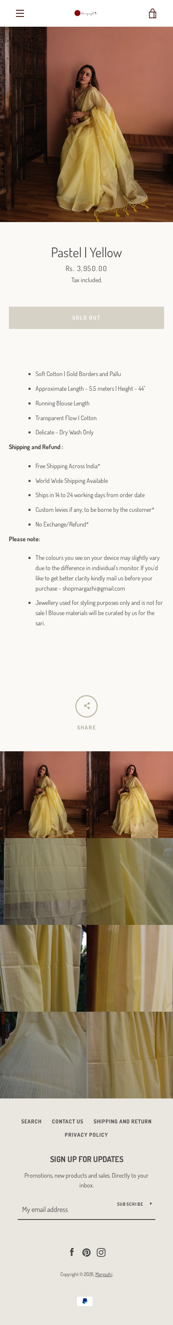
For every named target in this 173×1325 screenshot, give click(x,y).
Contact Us (67, 1121)
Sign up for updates (86, 1159)
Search (31, 1121)
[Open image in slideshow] (86, 124)
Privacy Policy (86, 1134)
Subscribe (130, 1204)
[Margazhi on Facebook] (71, 1251)
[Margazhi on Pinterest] (86, 1251)
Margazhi (103, 1274)
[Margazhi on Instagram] (101, 1251)
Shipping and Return (123, 1121)
